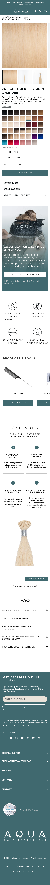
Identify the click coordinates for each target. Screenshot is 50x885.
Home (4, 17)
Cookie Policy (40, 866)
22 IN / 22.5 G (14, 157)
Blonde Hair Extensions (18, 17)
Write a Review (36, 579)
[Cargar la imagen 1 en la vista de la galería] (9, 77)
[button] (3, 11)
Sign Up (24, 707)
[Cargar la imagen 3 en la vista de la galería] (40, 77)
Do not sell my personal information (25, 871)
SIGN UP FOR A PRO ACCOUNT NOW (25, 274)
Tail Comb (18, 394)
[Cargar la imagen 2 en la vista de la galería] (25, 77)
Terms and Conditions (25, 866)
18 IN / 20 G (13, 152)
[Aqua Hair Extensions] (21, 11)
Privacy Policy (25, 725)
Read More (6, 107)
